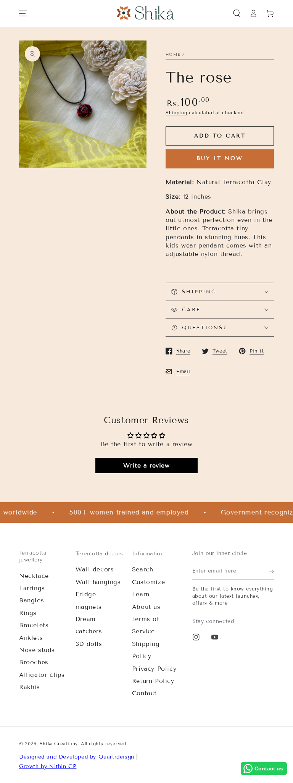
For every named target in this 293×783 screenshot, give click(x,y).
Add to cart (220, 136)
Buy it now (219, 158)
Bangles (31, 600)
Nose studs (37, 650)
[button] (236, 13)
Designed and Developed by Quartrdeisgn (76, 757)
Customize (148, 582)
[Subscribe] (271, 571)
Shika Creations (59, 743)
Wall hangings (98, 582)
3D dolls (89, 643)
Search (142, 569)
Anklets (31, 637)
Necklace (34, 575)
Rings (28, 612)
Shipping (176, 112)
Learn (141, 594)
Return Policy (153, 680)
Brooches (33, 662)
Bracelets (33, 625)
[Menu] (22, 13)
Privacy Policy (154, 668)
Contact (144, 693)
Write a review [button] (146, 465)
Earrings (32, 588)
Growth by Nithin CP (47, 766)
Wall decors (95, 569)
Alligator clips (42, 674)
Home (173, 54)
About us (146, 606)
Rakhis (29, 687)
